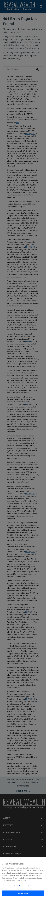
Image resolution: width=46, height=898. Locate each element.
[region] (23, 877)
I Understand (23, 893)
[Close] (42, 860)
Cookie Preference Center (23, 886)
